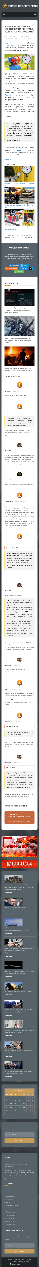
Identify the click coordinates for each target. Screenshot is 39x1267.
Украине (19, 150)
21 (24, 1107)
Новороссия (10, 1199)
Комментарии (10, 1221)
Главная (8, 1209)
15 (28, 1104)
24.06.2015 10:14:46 (10, 36)
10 (7, 1104)
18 (11, 1107)
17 (7, 1107)
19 (15, 1107)
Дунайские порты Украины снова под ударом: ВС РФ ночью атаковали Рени (18, 369)
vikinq (6, 689)
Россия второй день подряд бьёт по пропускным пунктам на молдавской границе (17, 340)
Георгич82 (7, 480)
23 (32, 1107)
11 (30, 39)
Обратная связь (11, 1225)
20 (19, 1107)
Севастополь (10, 1196)
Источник (7, 159)
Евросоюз (10, 45)
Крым (8, 1193)
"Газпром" (7, 95)
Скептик (7, 543)
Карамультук (8, 501)
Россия (8, 1190)
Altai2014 (7, 451)
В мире (22, 36)
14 (24, 1104)
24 (7, 1110)
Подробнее (8, 892)
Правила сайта (10, 1215)
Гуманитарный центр (12, 1206)
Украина (27, 36)
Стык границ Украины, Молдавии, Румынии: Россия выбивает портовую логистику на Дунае (17, 310)
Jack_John (7, 413)
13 (19, 1104)
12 (15, 1104)
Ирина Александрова (11, 39)
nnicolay (7, 391)
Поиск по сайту (10, 1218)
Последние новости (12, 1212)
